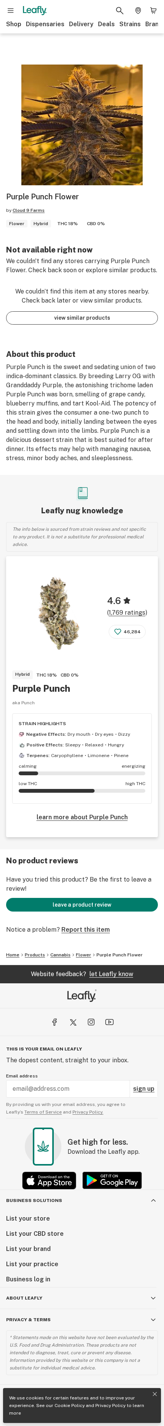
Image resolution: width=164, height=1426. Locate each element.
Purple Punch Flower (119, 955)
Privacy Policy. (87, 1112)
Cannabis (60, 955)
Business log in (28, 1279)
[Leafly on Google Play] (112, 1180)
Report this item (85, 929)
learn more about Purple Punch (82, 817)
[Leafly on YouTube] (109, 1022)
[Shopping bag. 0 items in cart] (153, 10)
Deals (106, 24)
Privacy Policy (110, 1405)
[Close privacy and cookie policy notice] (155, 1394)
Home (12, 955)
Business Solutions (34, 1200)
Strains (130, 24)
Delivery (81, 24)
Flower (83, 955)
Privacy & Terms (28, 1319)
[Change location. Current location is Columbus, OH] (138, 10)
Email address (22, 1076)
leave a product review (82, 905)
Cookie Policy (70, 1405)
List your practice (32, 1264)
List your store (28, 1218)
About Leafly (24, 1298)
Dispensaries (45, 24)
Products (35, 955)
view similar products (82, 318)
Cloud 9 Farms (29, 210)
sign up (143, 1088)
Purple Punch (41, 688)
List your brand (28, 1248)
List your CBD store (35, 1233)
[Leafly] (34, 10)
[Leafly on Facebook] (54, 1022)
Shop (13, 24)
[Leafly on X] (73, 1022)
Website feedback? (82, 974)
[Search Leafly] (119, 10)
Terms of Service (43, 1112)
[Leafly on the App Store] (49, 1180)
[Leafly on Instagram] (91, 1022)
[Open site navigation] (10, 10)
